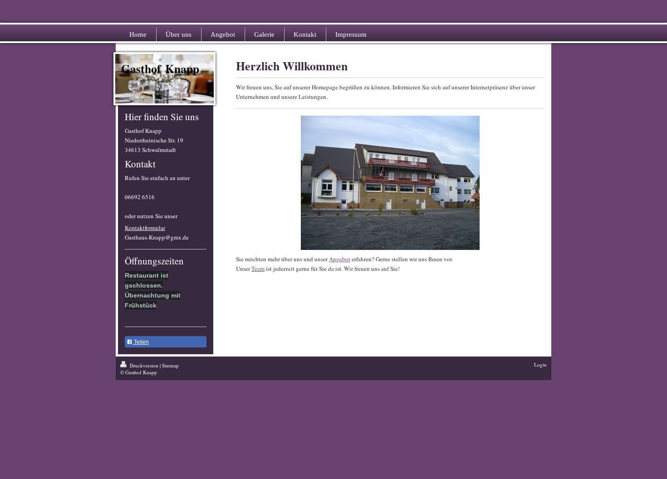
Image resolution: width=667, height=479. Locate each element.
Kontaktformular (145, 228)
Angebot (339, 259)
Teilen (140, 342)
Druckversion (144, 365)
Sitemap (170, 365)
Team (258, 268)
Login (540, 364)
